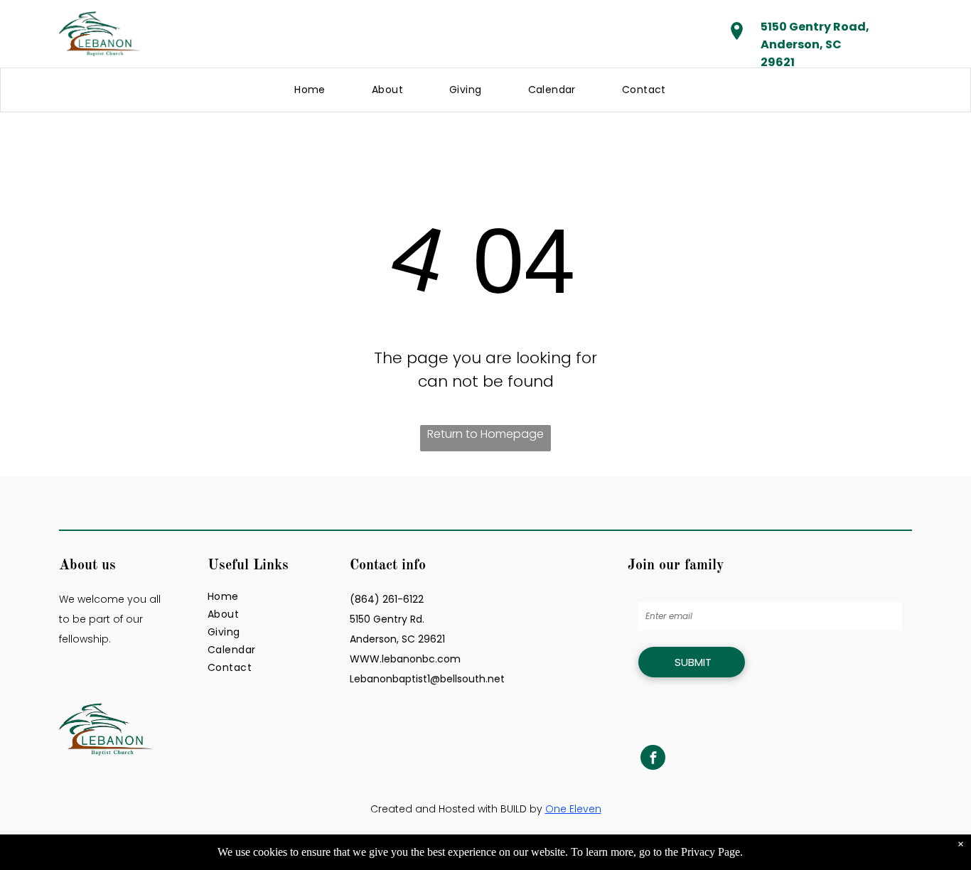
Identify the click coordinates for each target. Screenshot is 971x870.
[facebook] (652, 759)
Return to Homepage (485, 434)
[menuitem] (315, 90)
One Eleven (573, 809)
